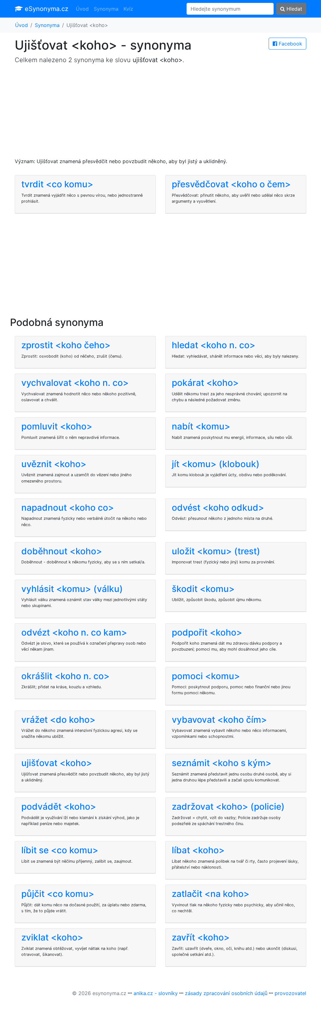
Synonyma (106, 9)
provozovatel (290, 993)
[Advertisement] (160, 113)
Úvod (82, 9)
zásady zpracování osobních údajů (226, 993)
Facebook (289, 43)
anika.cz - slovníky (156, 993)
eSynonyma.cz (45, 9)
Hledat (293, 9)
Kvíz (128, 9)
